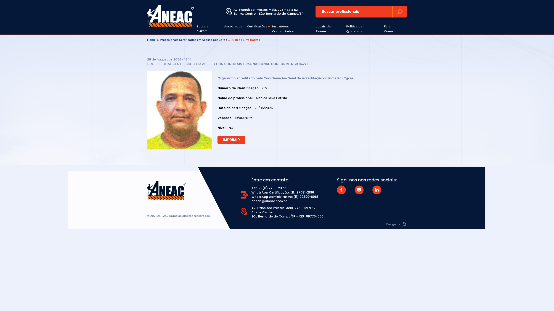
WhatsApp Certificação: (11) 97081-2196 (282, 192)
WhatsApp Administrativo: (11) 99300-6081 (284, 197)
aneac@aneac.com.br (269, 201)
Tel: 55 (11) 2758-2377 (268, 188)
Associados (233, 26)
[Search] (400, 11)
